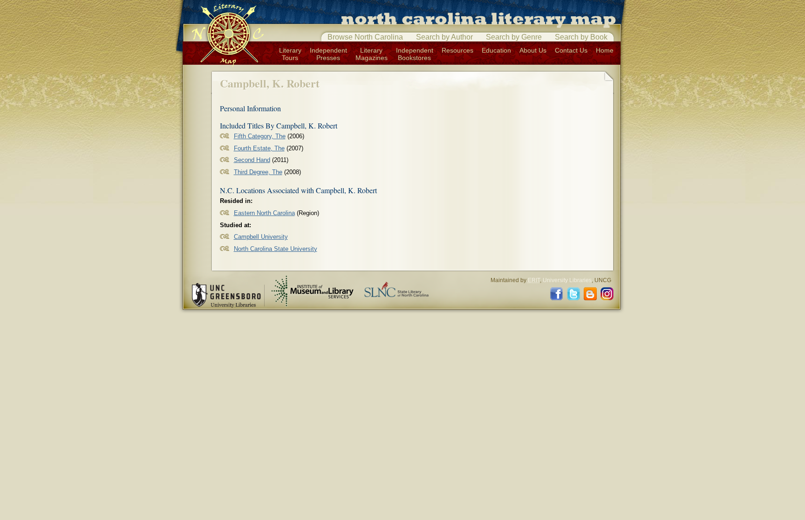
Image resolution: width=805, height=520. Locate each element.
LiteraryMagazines (371, 54)
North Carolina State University (275, 248)
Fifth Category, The (260, 136)
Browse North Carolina (365, 37)
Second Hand (252, 159)
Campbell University (261, 236)
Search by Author (444, 37)
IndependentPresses (328, 54)
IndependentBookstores (414, 54)
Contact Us (571, 50)
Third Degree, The (258, 172)
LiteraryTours (290, 54)
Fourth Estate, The (259, 148)
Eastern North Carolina (264, 212)
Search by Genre (514, 37)
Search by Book (581, 37)
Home (605, 50)
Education (496, 50)
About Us (532, 50)
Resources (457, 50)
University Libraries (567, 280)
